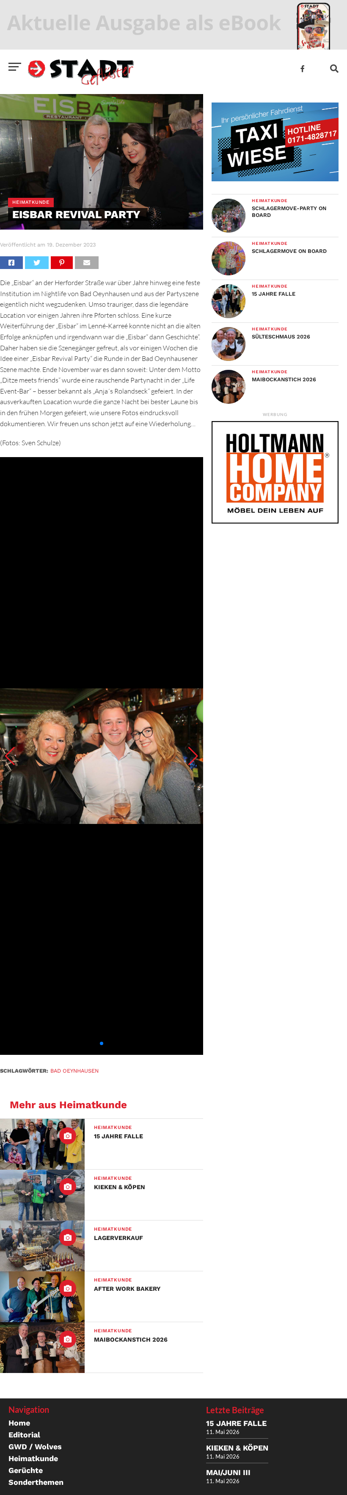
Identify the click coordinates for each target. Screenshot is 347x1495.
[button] (10, 756)
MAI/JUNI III (228, 1472)
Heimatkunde (33, 1458)
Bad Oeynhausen (74, 1071)
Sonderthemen (35, 1482)
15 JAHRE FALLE (236, 1423)
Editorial (24, 1434)
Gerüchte (25, 1470)
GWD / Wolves (35, 1446)
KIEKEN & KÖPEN (237, 1447)
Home (19, 1422)
